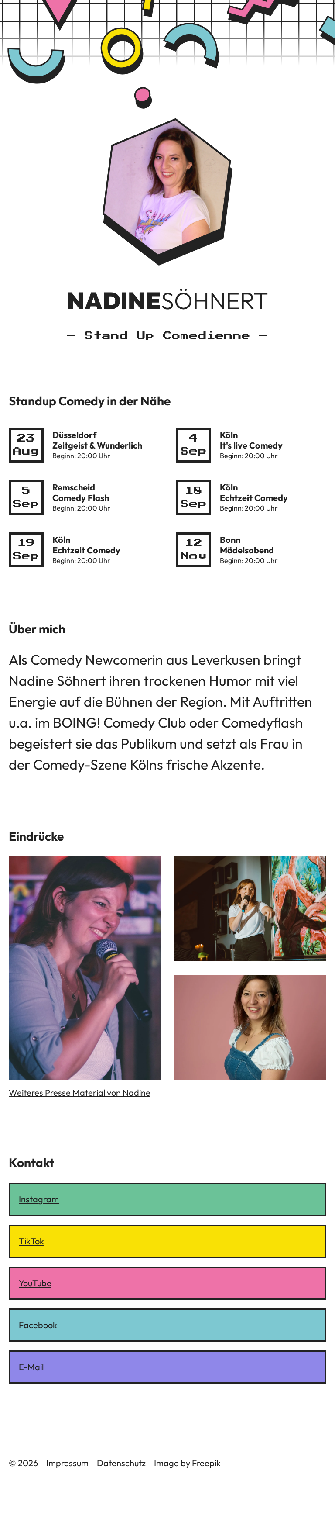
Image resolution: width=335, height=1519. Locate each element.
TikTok (31, 1241)
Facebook (38, 1324)
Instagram (39, 1199)
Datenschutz (121, 1462)
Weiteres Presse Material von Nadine (79, 1092)
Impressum (67, 1462)
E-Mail (31, 1366)
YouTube (35, 1282)
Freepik (206, 1462)
